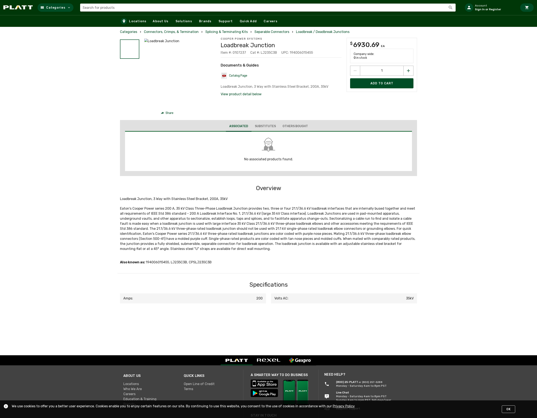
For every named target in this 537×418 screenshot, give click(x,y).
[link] (150, 383)
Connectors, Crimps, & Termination (171, 32)
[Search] (450, 7)
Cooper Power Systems (241, 38)
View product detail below (241, 94)
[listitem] (489, 7)
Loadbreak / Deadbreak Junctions (322, 32)
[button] (55, 7)
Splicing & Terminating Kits (226, 32)
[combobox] (268, 8)
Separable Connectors (271, 32)
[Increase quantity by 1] (408, 71)
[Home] (18, 8)
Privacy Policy (344, 406)
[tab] (239, 127)
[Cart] (527, 7)
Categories (128, 32)
